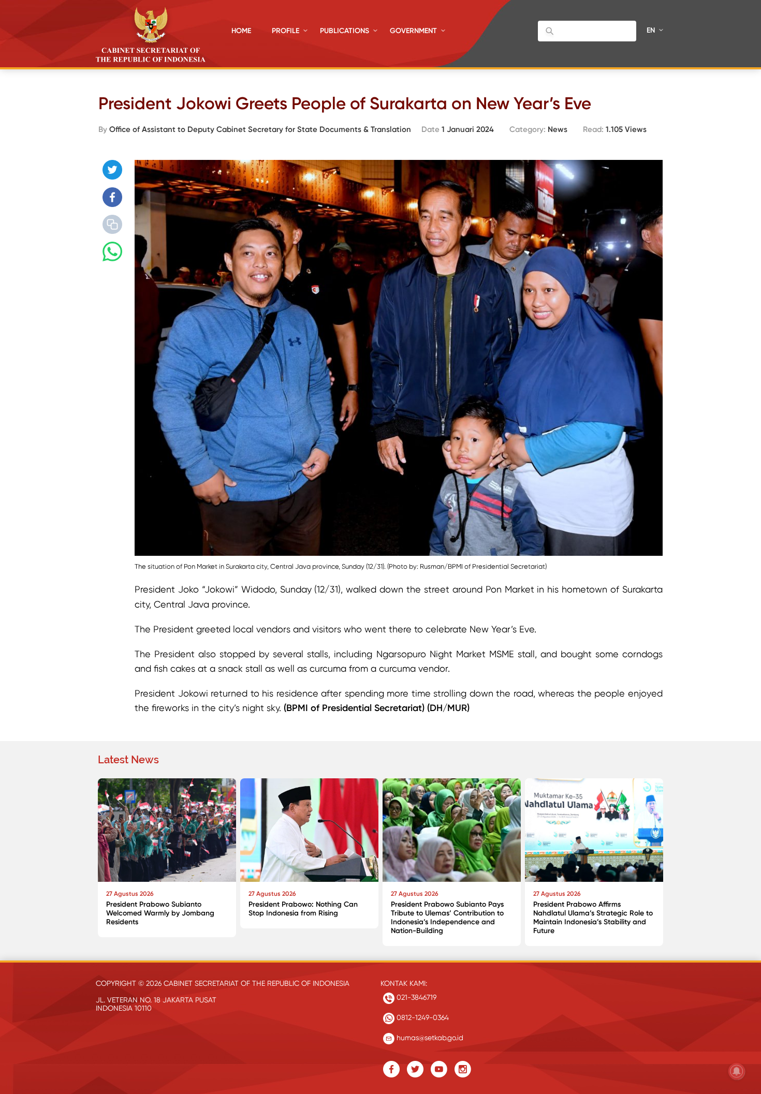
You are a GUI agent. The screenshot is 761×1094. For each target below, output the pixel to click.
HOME (241, 30)
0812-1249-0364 (421, 1017)
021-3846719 (415, 997)
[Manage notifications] (736, 1071)
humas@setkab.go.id (428, 1037)
